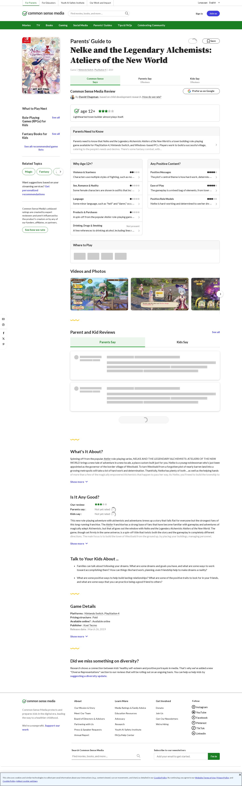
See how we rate (35, 229)
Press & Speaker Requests (88, 729)
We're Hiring (162, 724)
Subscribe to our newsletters (170, 750)
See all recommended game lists (41, 148)
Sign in (199, 13)
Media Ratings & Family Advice (130, 707)
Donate (160, 707)
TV (38, 25)
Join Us (159, 713)
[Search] (138, 756)
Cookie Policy (160, 777)
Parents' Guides (103, 25)
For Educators (48, 2)
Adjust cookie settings (27, 781)
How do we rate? (151, 96)
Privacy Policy (222, 777)
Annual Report (81, 735)
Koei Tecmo (90, 625)
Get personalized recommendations (36, 190)
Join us (213, 13)
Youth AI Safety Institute (72, 2)
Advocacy (120, 718)
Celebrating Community (151, 25)
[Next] (219, 294)
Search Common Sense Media (88, 750)
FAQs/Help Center (124, 735)
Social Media (80, 25)
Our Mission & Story (84, 707)
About (78, 701)
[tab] (95, 80)
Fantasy (44, 171)
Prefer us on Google (203, 91)
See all (216, 332)
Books (49, 25)
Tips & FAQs (125, 25)
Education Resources (126, 713)
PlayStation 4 (100, 70)
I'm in (214, 756)
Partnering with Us (84, 724)
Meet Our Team (82, 713)
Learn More (121, 701)
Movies (26, 25)
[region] (121, 779)
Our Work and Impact (100, 2)
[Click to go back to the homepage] (43, 13)
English (212, 2)
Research (120, 724)
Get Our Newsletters (167, 718)
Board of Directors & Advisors (89, 718)
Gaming (63, 25)
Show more (77, 481)
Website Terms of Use (205, 777)
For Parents (31, 2)
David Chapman (88, 96)
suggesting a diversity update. (88, 675)
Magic (28, 171)
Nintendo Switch (86, 70)
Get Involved (163, 701)
